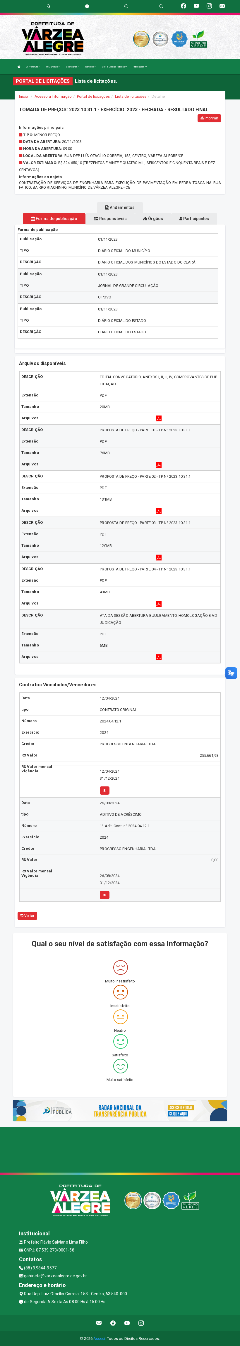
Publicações (139, 66)
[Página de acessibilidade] (126, 6)
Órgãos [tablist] (155, 218)
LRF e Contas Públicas (113, 66)
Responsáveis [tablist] (112, 218)
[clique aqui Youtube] (127, 1323)
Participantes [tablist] (195, 218)
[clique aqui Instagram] (141, 1323)
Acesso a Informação (53, 96)
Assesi (99, 1338)
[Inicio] (19, 66)
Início (23, 96)
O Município (52, 66)
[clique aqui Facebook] (113, 1323)
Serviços (90, 66)
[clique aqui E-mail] (99, 1323)
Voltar (28, 916)
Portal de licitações (93, 96)
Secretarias (72, 66)
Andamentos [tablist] (122, 207)
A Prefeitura (32, 66)
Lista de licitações (130, 96)
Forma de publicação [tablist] (56, 218)
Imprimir (211, 118)
